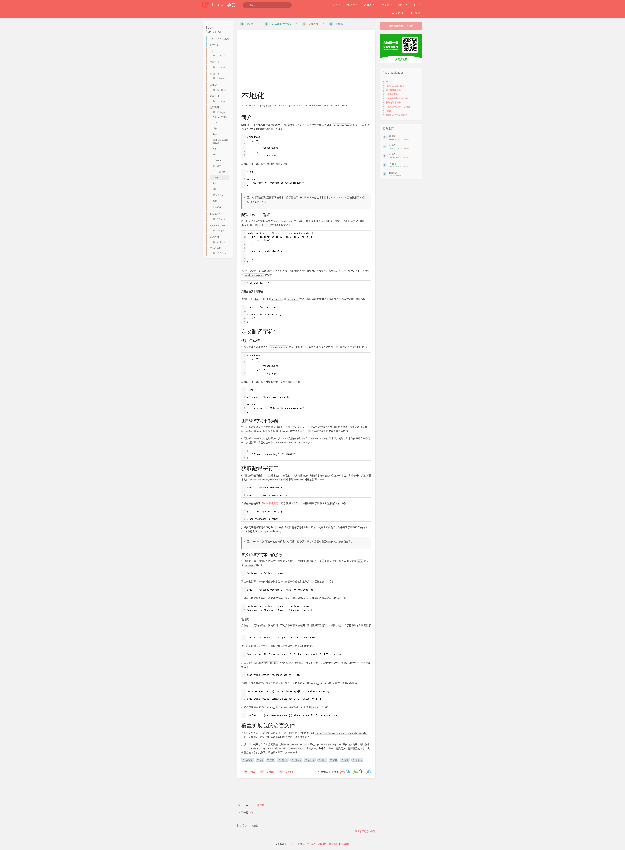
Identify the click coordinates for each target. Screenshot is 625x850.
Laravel (249, 760)
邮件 (252, 812)
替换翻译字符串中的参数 (398, 106)
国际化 (298, 760)
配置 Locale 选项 (395, 86)
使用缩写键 (392, 94)
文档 (272, 760)
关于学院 (311, 844)
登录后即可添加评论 (365, 831)
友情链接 (333, 844)
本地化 (284, 760)
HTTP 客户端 (257, 805)
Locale (311, 760)
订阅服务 (322, 844)
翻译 (324, 760)
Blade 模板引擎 (270, 503)
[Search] (247, 5)
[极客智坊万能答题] (401, 62)
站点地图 (345, 844)
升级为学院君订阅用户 (401, 26)
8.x (261, 760)
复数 (346, 760)
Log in (416, 12)
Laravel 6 (294, 844)
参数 (335, 760)
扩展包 (359, 760)
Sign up (399, 12)
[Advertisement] (306, 791)
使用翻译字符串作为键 (397, 98)
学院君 (269, 105)
